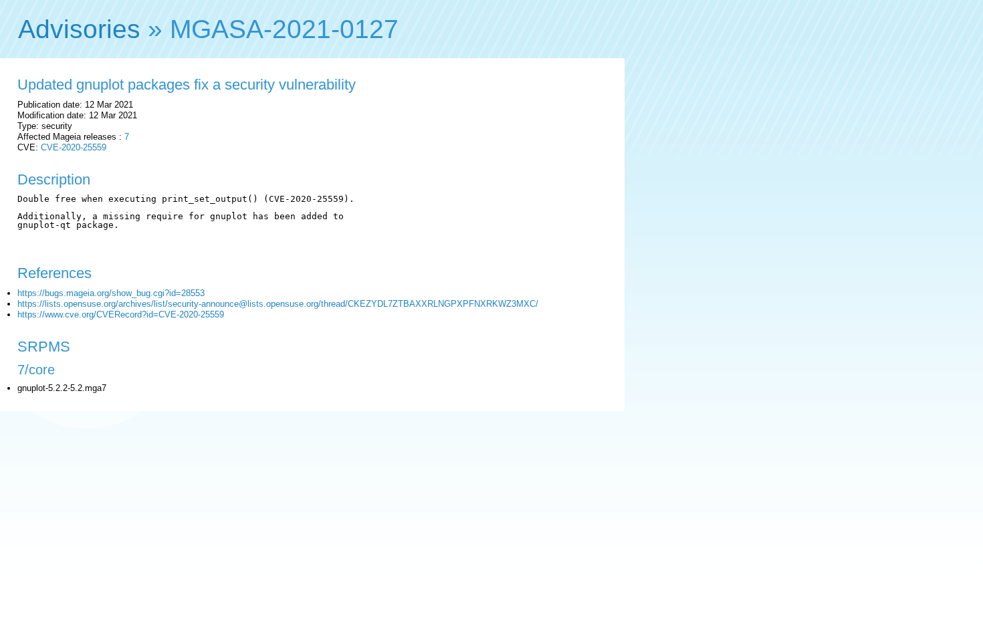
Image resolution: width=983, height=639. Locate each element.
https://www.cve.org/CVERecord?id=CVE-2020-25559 (120, 314)
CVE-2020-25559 (73, 147)
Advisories (79, 29)
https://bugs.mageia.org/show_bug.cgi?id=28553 (111, 293)
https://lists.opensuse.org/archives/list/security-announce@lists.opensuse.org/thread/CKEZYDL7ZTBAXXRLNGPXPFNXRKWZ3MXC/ (277, 304)
